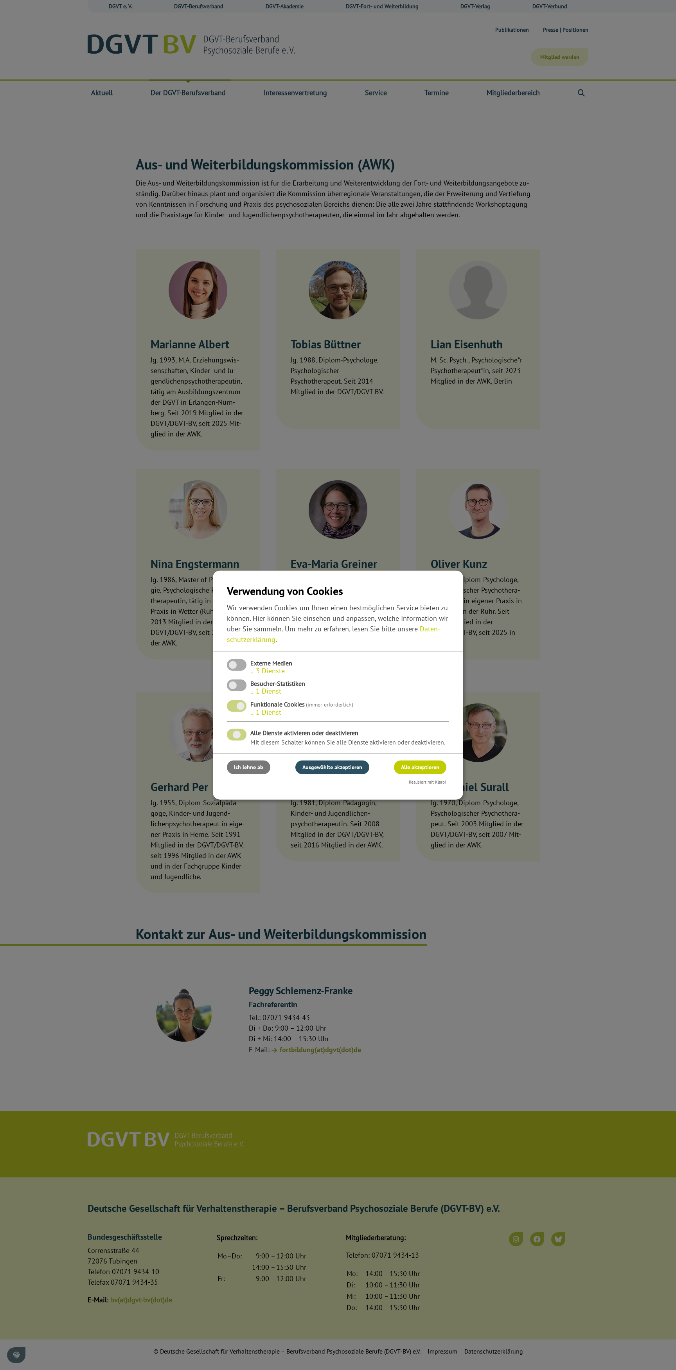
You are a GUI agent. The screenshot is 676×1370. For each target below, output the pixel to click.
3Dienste (267, 670)
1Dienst (265, 691)
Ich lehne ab (248, 766)
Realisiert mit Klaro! (427, 781)
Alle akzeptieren (420, 766)
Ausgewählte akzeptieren (332, 766)
